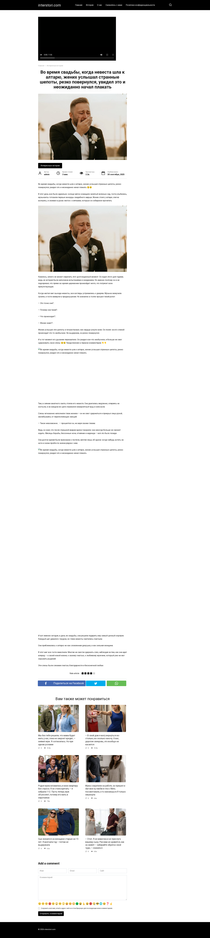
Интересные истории (50, 165)
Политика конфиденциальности (140, 5)
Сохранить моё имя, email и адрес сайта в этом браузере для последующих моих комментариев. (77, 908)
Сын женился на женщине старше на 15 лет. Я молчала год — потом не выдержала (58, 842)
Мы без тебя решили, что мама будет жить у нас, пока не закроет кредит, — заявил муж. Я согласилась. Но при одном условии (56, 740)
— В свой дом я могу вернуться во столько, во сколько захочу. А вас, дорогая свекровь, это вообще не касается (102, 740)
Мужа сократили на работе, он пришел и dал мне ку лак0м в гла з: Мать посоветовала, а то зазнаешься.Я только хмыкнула (105, 790)
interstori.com (49, 5)
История (89, 5)
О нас (99, 5)
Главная (78, 5)
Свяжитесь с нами (114, 5)
